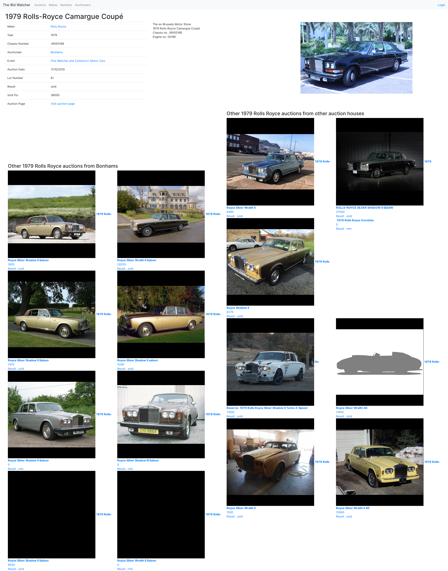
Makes (53, 5)
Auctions (40, 5)
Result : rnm (355, 224)
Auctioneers (83, 5)
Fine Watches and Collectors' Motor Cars (78, 60)
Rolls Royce (58, 26)
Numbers (66, 5)
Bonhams (57, 52)
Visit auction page (63, 103)
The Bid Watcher (16, 5)
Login (441, 5)
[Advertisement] (115, 136)
